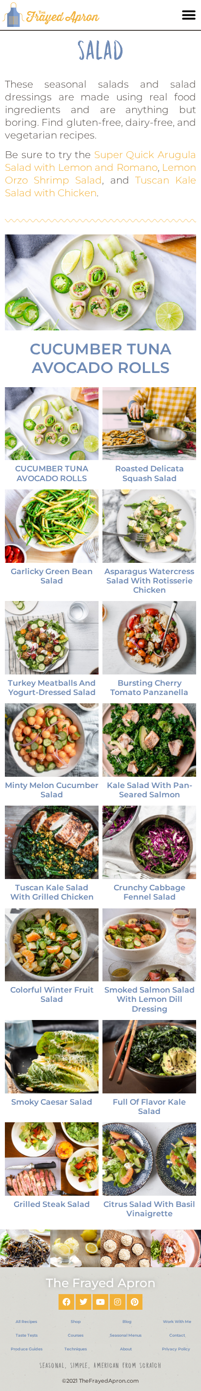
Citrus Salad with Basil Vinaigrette (149, 1209)
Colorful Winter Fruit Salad (52, 994)
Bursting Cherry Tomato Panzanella (149, 687)
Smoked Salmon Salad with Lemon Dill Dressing (149, 999)
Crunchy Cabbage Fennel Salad (149, 892)
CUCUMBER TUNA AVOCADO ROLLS (100, 358)
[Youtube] (100, 1302)
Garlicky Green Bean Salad (52, 576)
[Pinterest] (134, 1302)
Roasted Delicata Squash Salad (149, 473)
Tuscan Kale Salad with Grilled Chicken (52, 892)
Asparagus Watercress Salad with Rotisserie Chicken (149, 581)
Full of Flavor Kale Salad (149, 1106)
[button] (189, 15)
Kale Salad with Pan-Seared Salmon (149, 790)
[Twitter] (83, 1302)
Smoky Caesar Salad (51, 1102)
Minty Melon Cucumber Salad (52, 790)
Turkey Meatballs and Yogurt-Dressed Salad (52, 687)
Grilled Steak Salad (52, 1204)
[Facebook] (66, 1302)
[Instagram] (117, 1302)
